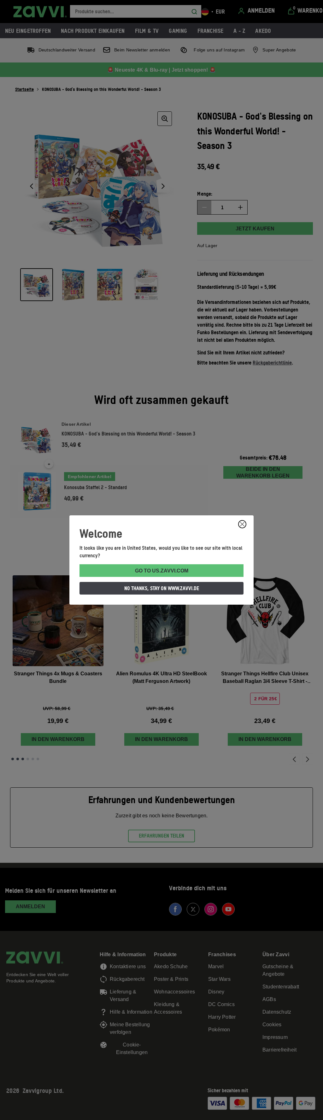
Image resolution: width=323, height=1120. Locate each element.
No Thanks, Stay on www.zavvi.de (161, 588)
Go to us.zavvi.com (161, 570)
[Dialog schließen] (242, 524)
